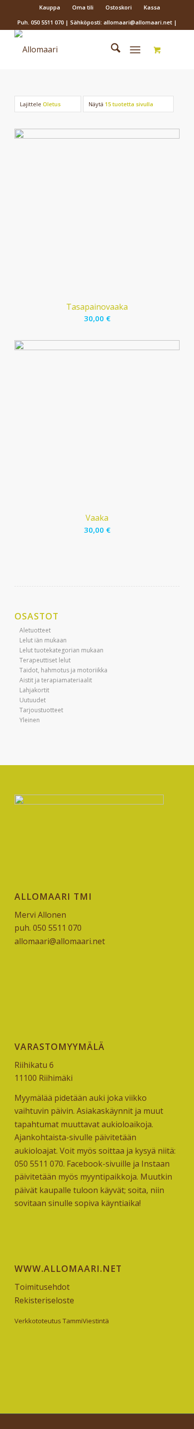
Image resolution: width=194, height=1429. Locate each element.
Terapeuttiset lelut (45, 660)
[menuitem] (50, 7)
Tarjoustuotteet (41, 710)
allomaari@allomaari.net (59, 941)
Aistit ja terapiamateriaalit (55, 680)
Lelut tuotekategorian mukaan (61, 650)
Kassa (152, 7)
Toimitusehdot (42, 1286)
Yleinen (29, 720)
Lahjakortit (34, 690)
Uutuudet (32, 700)
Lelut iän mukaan (43, 640)
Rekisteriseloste (44, 1300)
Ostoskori (118, 7)
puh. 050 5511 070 (48, 927)
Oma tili (83, 7)
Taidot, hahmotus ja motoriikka (63, 670)
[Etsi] (110, 49)
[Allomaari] (80, 49)
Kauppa (49, 7)
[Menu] (135, 49)
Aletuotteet (35, 630)
